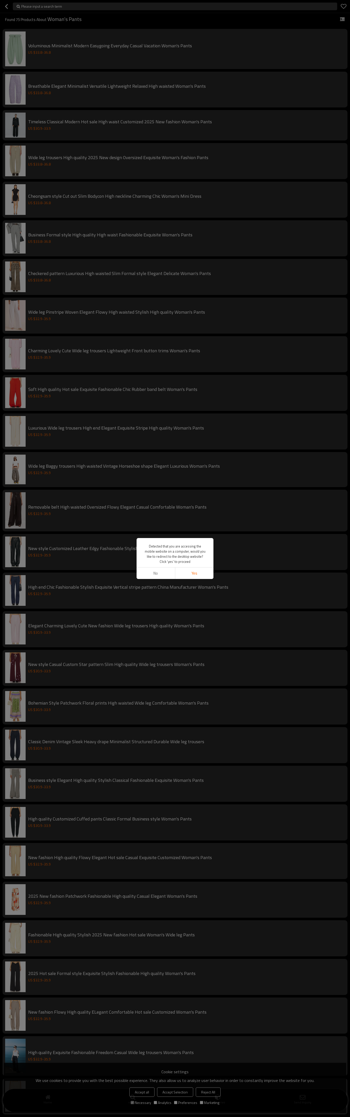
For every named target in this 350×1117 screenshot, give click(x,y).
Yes (194, 573)
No (155, 573)
